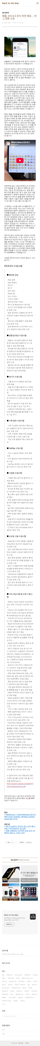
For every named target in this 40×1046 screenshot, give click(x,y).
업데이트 (5, 991)
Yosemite (19, 975)
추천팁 (36, 975)
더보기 (3, 1004)
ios (12, 994)
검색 (36, 1016)
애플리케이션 (30, 997)
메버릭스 (10, 975)
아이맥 (35, 985)
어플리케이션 (16, 988)
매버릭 (27, 991)
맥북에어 (28, 975)
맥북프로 (5, 994)
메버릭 (21, 997)
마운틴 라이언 (7, 1001)
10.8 (35, 981)
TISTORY (20, 1043)
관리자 (27, 1043)
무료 (4, 985)
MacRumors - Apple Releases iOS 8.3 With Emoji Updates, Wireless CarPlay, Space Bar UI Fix (20, 816)
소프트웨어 (12, 997)
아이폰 (11, 985)
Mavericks (20, 994)
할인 (4, 978)
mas (24, 988)
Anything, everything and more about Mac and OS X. (14, 919)
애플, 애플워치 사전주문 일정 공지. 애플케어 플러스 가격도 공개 (19, 832)
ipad (12, 991)
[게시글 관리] (14, 842)
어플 (28, 994)
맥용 (30, 988)
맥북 (18, 978)
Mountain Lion (28, 978)
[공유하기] (11, 842)
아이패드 (22, 981)
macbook (13, 981)
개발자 (16, 1001)
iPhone (19, 991)
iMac (4, 997)
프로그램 (11, 978)
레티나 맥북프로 (20, 985)
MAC (29, 981)
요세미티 (35, 991)
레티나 (23, 1001)
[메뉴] (37, 3)
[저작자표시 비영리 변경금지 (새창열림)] (29, 842)
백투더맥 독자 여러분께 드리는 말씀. (12, 954)
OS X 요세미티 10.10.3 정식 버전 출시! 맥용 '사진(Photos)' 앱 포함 (19, 827)
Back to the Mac (10, 3)
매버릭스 (35, 994)
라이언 (5, 981)
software (6, 988)
